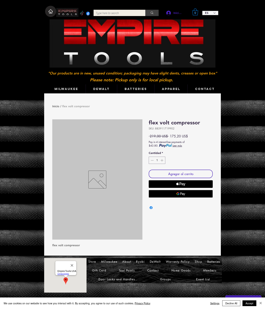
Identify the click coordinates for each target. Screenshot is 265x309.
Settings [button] (214, 303)
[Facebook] (87, 13)
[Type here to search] (152, 13)
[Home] (50, 11)
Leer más (177, 145)
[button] (195, 11)
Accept (249, 303)
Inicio (55, 106)
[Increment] (162, 160)
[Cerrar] (261, 303)
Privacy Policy (142, 303)
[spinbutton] (157, 160)
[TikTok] (82, 13)
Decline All (231, 303)
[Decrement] (151, 160)
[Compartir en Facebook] (151, 208)
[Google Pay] (181, 194)
